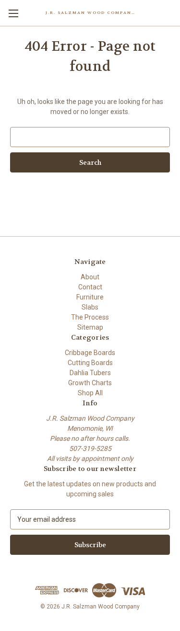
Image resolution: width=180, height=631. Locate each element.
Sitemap (90, 327)
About (90, 277)
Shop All (90, 393)
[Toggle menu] (13, 13)
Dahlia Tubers (90, 373)
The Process (90, 317)
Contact (90, 287)
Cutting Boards (90, 363)
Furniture (90, 297)
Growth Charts (90, 383)
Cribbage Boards (90, 352)
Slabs (90, 307)
